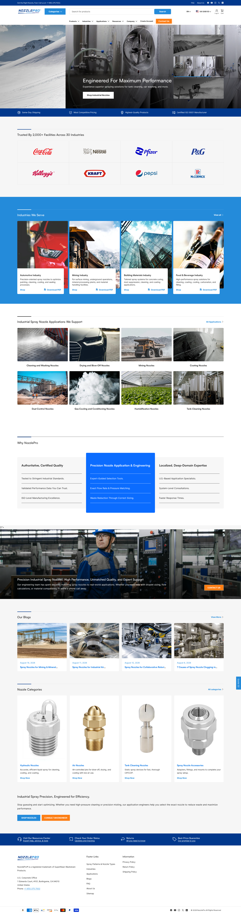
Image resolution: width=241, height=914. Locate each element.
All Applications (213, 322)
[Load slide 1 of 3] (198, 45)
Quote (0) (238, 683)
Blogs (88, 878)
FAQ (192, 3)
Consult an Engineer (55, 818)
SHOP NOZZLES (28, 818)
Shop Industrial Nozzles (32, 95)
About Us (200, 3)
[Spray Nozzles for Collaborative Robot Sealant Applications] (146, 640)
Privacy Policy (129, 862)
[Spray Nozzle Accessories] (199, 728)
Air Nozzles (78, 765)
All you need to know (135, 840)
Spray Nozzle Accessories (190, 765)
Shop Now (25, 778)
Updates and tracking (85, 840)
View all (217, 215)
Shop (22, 290)
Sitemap (90, 893)
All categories (214, 689)
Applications (101, 21)
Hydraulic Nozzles (29, 765)
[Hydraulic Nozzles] (42, 728)
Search (162, 11)
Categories (54, 11)
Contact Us (214, 587)
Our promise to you (186, 840)
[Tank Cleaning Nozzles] (146, 728)
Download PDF (54, 290)
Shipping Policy (130, 872)
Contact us (163, 21)
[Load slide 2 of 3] (198, 66)
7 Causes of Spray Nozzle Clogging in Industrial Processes (196, 668)
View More (216, 617)
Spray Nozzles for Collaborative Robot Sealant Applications (144, 668)
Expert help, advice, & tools (35, 840)
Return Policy (129, 867)
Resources (116, 21)
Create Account (146, 21)
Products (73, 21)
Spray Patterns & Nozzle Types (100, 864)
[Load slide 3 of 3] (198, 88)
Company (131, 21)
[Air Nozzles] (94, 728)
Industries (86, 21)
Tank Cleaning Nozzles (136, 765)
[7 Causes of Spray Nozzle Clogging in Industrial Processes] (199, 640)
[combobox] (120, 11)
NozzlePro (201, 910)
